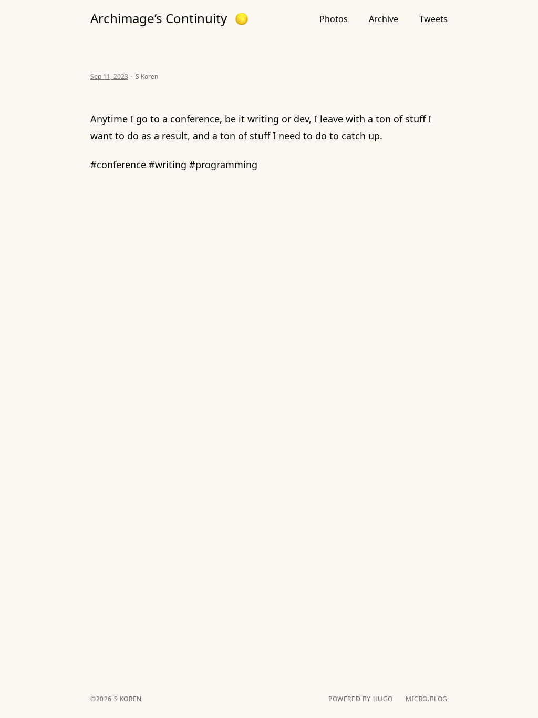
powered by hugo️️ (360, 699)
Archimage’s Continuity (158, 18)
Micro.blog (427, 699)
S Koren (127, 698)
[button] (241, 19)
